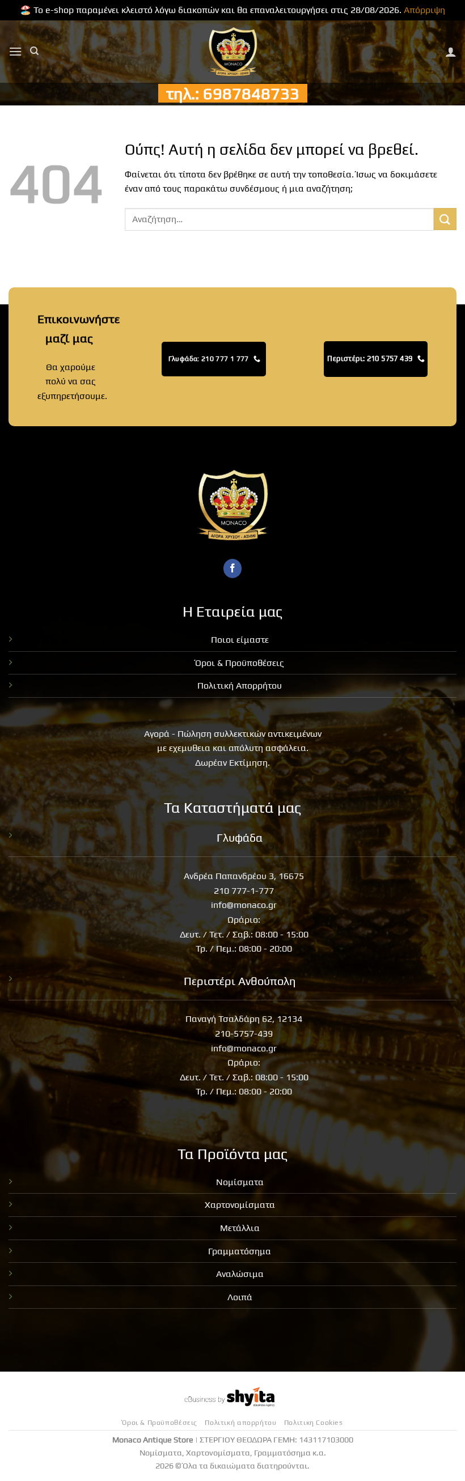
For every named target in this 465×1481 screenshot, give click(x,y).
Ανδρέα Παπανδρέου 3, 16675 (244, 876)
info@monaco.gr (244, 904)
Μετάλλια (240, 1228)
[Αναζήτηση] (34, 51)
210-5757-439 (244, 1033)
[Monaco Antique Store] (233, 51)
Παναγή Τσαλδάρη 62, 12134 (243, 1018)
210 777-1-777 (244, 890)
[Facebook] (232, 568)
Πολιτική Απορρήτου (239, 685)
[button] (15, 51)
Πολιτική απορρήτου (240, 1423)
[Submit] (445, 219)
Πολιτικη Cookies (313, 1423)
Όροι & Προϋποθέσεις (239, 662)
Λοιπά (239, 1297)
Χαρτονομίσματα (240, 1204)
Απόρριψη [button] (424, 10)
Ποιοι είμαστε (240, 639)
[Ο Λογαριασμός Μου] (450, 51)
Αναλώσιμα (240, 1273)
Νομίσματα (240, 1182)
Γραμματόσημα (239, 1251)
